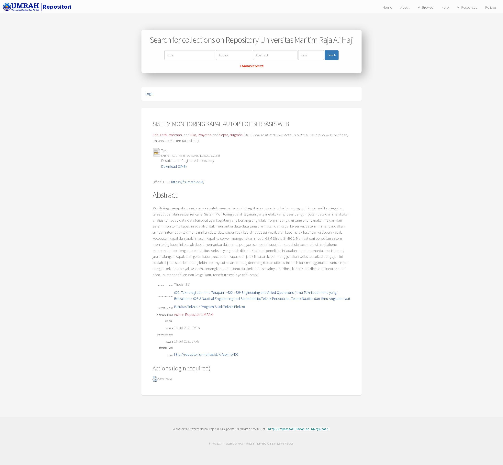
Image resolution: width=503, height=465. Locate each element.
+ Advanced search (251, 66)
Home (387, 7)
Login (149, 93)
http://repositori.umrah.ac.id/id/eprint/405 (206, 354)
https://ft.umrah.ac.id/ (188, 182)
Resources (469, 7)
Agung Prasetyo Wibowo (280, 443)
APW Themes (245, 443)
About (404, 7)
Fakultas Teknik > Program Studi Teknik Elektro (209, 306)
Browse (427, 7)
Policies (491, 7)
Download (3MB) (174, 166)
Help (445, 7)
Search (332, 55)
